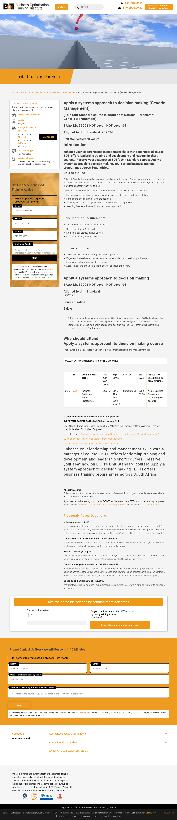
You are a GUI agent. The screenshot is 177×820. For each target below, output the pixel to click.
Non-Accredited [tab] (21, 738)
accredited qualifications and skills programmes (101, 504)
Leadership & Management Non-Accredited (56, 92)
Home (15, 92)
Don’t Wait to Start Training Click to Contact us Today (159, 7)
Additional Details (23, 244)
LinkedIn (170, 813)
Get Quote (48, 136)
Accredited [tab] (18, 733)
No (132, 611)
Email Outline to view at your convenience (120, 625)
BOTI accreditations (149, 504)
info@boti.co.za (132, 7)
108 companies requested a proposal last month (31, 200)
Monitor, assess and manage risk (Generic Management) (91, 443)
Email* (17, 218)
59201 (76, 391)
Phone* (18, 231)
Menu (60, 7)
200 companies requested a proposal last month (39, 658)
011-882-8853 (133, 3)
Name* (17, 206)
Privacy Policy (85, 712)
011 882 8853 (151, 813)
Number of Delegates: (38, 610)
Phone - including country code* (25, 675)
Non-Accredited (27, 92)
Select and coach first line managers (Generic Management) (93, 438)
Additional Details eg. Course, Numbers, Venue (32, 687)
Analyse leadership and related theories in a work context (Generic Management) (120, 434)
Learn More (59, 790)
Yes (125, 611)
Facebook (162, 813)
